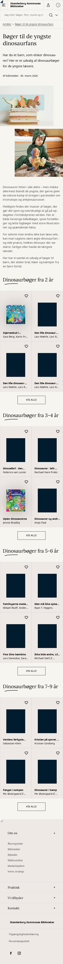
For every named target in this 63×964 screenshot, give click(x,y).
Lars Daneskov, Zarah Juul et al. (15, 658)
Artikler (7, 24)
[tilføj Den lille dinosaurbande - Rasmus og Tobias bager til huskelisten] (26, 346)
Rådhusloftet (15, 860)
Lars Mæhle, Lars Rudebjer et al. (46, 336)
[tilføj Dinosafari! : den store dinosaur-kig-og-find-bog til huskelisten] (26, 431)
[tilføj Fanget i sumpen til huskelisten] (26, 753)
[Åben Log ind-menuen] (48, 5)
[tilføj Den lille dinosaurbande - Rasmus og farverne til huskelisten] (58, 346)
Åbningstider (15, 844)
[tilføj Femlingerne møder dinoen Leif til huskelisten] (26, 567)
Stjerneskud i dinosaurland (11, 333)
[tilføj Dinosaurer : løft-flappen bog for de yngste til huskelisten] (58, 431)
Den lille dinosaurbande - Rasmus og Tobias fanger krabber (46, 333)
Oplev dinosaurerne (15, 519)
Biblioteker (14, 849)
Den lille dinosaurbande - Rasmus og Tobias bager (14, 384)
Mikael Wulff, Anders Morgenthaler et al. (15, 608)
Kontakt (13, 908)
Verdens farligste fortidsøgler (13, 740)
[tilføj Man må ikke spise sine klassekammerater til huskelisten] (58, 567)
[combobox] (31, 15)
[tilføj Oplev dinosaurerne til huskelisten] (26, 482)
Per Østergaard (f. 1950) (13, 794)
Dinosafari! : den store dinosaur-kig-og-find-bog (14, 469)
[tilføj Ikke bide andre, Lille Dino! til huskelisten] (58, 617)
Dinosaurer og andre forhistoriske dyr (46, 519)
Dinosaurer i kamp (45, 790)
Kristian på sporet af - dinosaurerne (46, 740)
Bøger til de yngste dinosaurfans (34, 24)
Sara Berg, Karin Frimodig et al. (15, 336)
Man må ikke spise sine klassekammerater (45, 604)
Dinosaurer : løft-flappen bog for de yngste (45, 469)
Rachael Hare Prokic (46, 472)
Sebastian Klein (12, 743)
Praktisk (14, 887)
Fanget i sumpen (13, 790)
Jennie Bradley (11, 522)
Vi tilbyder (15, 898)
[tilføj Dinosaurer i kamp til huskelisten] (58, 753)
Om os (12, 833)
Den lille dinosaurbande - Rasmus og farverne (46, 384)
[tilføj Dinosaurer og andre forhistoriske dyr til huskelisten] (58, 482)
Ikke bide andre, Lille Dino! (47, 655)
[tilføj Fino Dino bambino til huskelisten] (26, 617)
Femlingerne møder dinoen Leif (15, 604)
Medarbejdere (16, 866)
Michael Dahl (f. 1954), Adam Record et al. (46, 658)
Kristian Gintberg (44, 743)
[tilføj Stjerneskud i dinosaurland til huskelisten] (26, 296)
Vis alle (31, 400)
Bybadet (12, 855)
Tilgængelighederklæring (24, 934)
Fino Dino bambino (14, 654)
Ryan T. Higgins (43, 608)
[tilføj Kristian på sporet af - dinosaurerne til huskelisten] (58, 702)
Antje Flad (40, 522)
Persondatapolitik (19, 941)
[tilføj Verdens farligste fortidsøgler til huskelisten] (26, 702)
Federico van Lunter (14, 472)
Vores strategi (16, 871)
